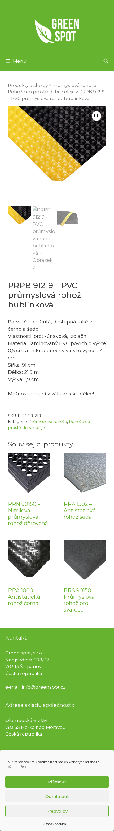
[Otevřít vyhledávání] (106, 61)
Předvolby (57, 811)
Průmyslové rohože (74, 85)
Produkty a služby (28, 85)
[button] (96, 116)
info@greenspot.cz (43, 687)
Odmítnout (57, 796)
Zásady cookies (54, 824)
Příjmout (57, 781)
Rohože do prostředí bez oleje (41, 91)
